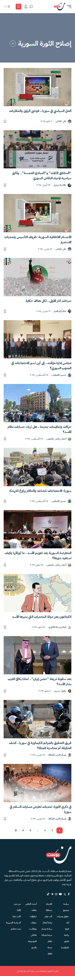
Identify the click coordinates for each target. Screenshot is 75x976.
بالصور (34, 947)
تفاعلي (34, 935)
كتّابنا (19, 910)
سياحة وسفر (47, 928)
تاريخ (67, 928)
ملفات (34, 910)
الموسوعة (32, 941)
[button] (68, 6)
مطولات (33, 916)
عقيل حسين (60, 691)
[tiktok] (48, 894)
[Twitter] (65, 894)
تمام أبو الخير (60, 311)
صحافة (49, 910)
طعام (50, 941)
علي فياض (60, 121)
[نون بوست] (59, 6)
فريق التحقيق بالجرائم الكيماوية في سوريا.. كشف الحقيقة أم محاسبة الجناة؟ (40, 745)
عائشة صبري (60, 185)
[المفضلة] (18, 7)
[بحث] (31, 6)
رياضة (66, 935)
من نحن (17, 904)
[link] (13, 43)
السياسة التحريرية (13, 922)
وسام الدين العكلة (57, 755)
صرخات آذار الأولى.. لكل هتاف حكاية (48, 300)
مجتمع (66, 910)
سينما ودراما (47, 935)
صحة (50, 947)
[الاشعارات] (26, 6)
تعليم (66, 941)
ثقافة (50, 953)
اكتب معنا (17, 916)
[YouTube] (60, 894)
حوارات (34, 922)
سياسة (66, 904)
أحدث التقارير (31, 904)
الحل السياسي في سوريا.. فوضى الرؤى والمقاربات (40, 110)
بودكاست (33, 928)
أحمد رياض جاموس (56, 438)
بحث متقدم (16, 928)
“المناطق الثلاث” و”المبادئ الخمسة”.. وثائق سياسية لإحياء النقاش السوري (41, 175)
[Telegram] (52, 894)
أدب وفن (48, 916)
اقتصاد (49, 904)
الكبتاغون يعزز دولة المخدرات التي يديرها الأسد (41, 616)
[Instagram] (56, 894)
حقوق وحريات (63, 916)
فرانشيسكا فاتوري (57, 627)
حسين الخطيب (58, 375)
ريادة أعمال (47, 922)
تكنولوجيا (65, 947)
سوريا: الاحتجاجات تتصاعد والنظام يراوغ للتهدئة (40, 490)
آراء (67, 922)
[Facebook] (69, 894)
